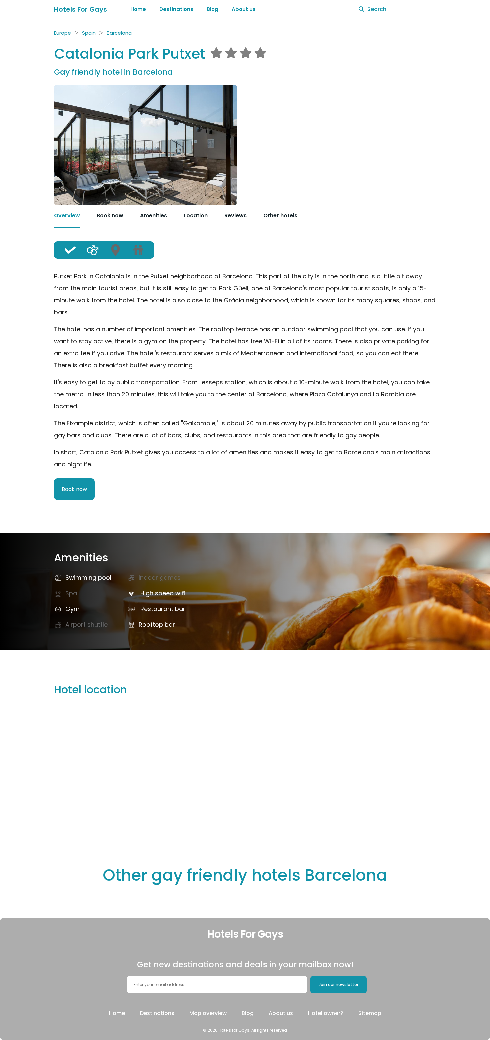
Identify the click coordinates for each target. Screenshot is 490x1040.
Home (138, 9)
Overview (67, 215)
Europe (62, 32)
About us (244, 9)
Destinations (176, 9)
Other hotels (280, 215)
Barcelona (119, 32)
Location (196, 215)
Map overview (208, 1013)
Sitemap (369, 1013)
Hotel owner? (325, 1013)
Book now (110, 215)
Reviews (235, 215)
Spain (89, 32)
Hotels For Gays (80, 9)
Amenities (153, 215)
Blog (212, 9)
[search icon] (361, 9)
